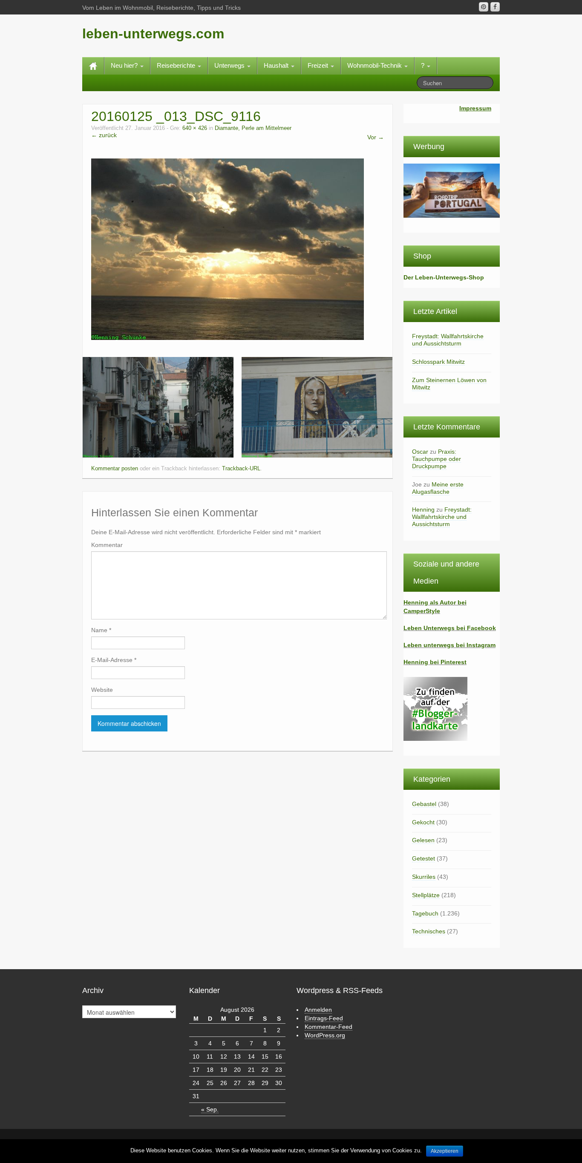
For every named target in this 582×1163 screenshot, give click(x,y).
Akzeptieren (444, 1151)
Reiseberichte (177, 65)
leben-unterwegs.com (153, 33)
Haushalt (277, 65)
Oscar (420, 451)
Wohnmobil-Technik (375, 65)
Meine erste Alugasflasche (438, 488)
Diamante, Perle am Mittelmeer (253, 128)
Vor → (375, 137)
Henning (423, 509)
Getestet (423, 858)
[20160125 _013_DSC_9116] (227, 248)
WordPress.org (325, 1035)
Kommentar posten (114, 469)
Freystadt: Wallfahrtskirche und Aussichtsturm (448, 340)
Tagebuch (425, 913)
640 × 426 (194, 128)
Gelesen (423, 840)
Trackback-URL (241, 469)
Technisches (428, 931)
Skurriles (423, 876)
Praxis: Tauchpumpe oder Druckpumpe (436, 458)
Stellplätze (426, 895)
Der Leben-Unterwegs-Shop (443, 277)
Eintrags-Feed (324, 1018)
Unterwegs (230, 65)
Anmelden (318, 1009)
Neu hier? (125, 65)
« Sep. (210, 1109)
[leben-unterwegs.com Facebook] (495, 7)
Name (101, 630)
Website (102, 689)
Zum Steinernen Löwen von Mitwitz (449, 384)
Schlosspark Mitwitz (438, 361)
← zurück (104, 135)
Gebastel (424, 803)
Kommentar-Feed (328, 1026)
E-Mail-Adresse (113, 659)
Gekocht (423, 822)
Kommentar (107, 544)
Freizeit (319, 65)
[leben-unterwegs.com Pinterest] (483, 7)
